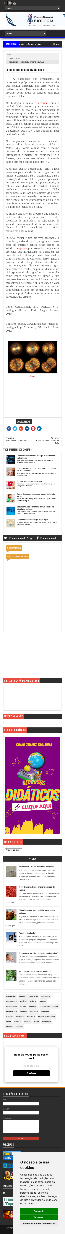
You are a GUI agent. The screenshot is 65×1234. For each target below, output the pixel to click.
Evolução (23, 1011)
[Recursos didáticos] (32, 833)
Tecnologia (46, 1021)
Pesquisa (27, 1021)
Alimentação (11, 996)
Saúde (36, 1021)
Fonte (32, 376)
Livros (8, 1021)
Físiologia (45, 1011)
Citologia (42, 1001)
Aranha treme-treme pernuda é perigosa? (36, 867)
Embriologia (45, 1006)
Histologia (20, 1016)
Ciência (33, 1001)
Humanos (31, 1016)
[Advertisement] (32, 657)
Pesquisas (21, 248)
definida (42, 102)
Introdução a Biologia (46, 1016)
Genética (9, 1016)
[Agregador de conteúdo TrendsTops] (12, 1206)
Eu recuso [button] (39, 1217)
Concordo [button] (39, 1211)
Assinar (31, 1073)
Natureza (17, 1021)
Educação (33, 1006)
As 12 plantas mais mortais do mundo (35, 971)
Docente (23, 1006)
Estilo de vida (11, 1011)
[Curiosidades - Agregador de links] (12, 1159)
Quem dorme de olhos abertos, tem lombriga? (38, 953)
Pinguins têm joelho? (27, 933)
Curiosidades (14, 58)
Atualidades (33, 996)
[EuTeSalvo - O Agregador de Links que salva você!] (12, 1218)
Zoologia (19, 1026)
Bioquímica (45, 996)
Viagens (9, 1026)
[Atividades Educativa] (12, 1167)
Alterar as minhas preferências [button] (39, 1223)
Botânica (23, 1001)
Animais (22, 996)
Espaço (55, 1006)
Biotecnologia (11, 1001)
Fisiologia (34, 1011)
